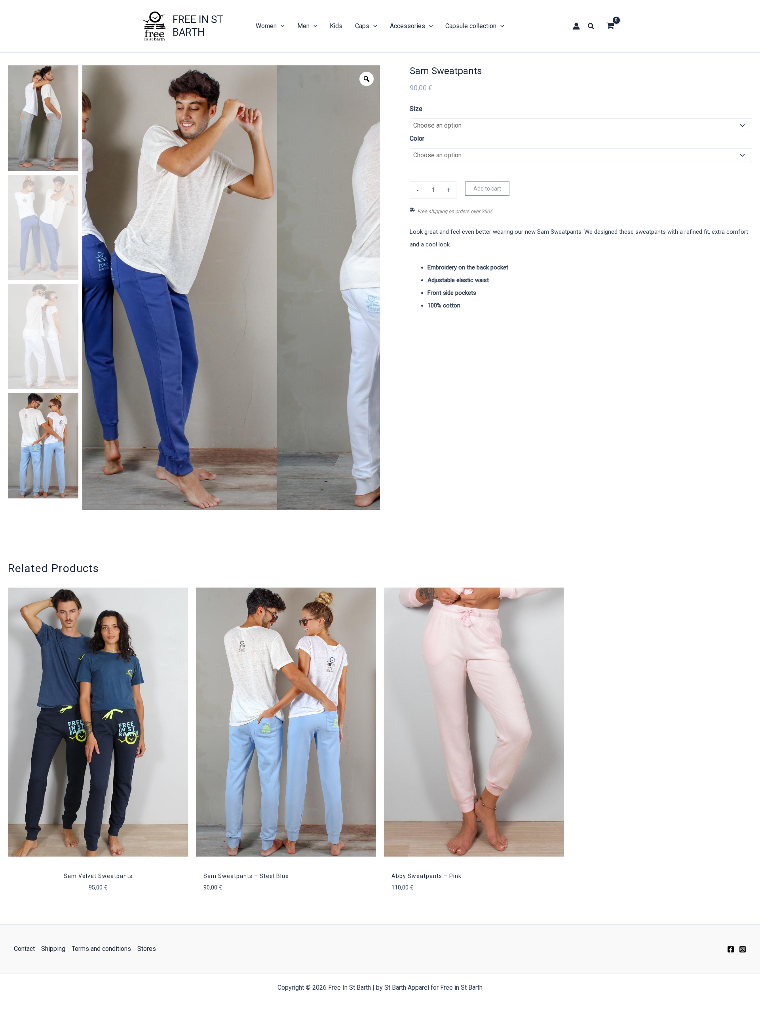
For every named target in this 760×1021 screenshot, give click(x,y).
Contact (24, 948)
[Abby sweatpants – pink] (474, 722)
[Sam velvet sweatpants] (98, 722)
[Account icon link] (576, 26)
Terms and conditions (101, 948)
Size (416, 109)
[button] (591, 26)
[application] (281, 26)
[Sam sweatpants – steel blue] (286, 722)
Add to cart (487, 188)
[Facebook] (730, 949)
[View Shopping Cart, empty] (610, 26)
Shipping (53, 948)
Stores (146, 948)
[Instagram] (742, 949)
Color (417, 138)
